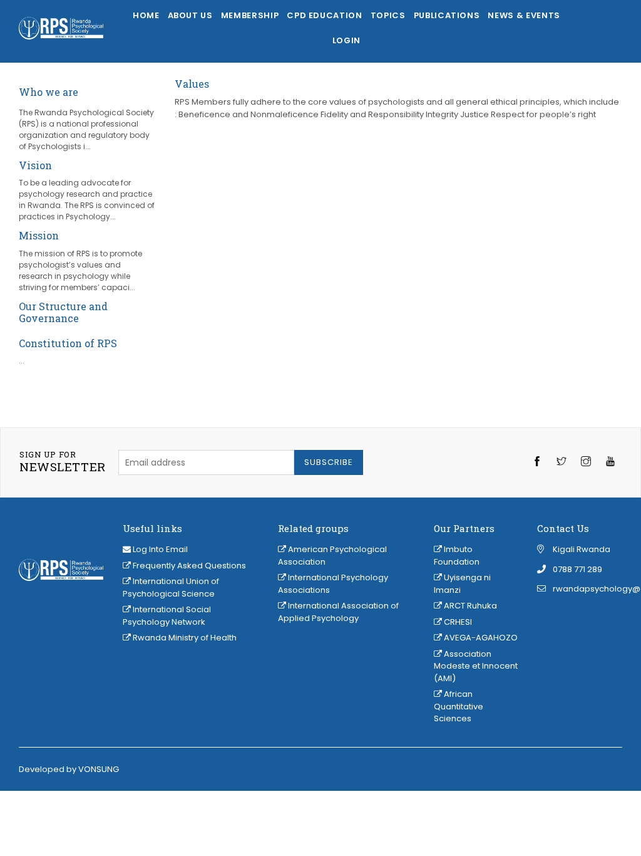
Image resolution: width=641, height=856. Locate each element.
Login (346, 40)
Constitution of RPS (68, 343)
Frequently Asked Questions (188, 566)
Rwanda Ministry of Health (184, 638)
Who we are (48, 92)
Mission (39, 235)
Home (146, 15)
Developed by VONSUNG (69, 769)
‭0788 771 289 (577, 569)
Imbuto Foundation (456, 555)
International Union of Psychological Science (171, 587)
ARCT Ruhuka (469, 606)
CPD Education (324, 15)
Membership (250, 15)
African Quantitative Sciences (458, 706)
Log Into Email (160, 549)
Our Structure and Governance (63, 312)
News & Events (524, 15)
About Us (190, 15)
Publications (447, 15)
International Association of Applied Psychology (338, 612)
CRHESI (457, 622)
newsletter (62, 462)
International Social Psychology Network (167, 615)
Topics (388, 15)
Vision (35, 165)
